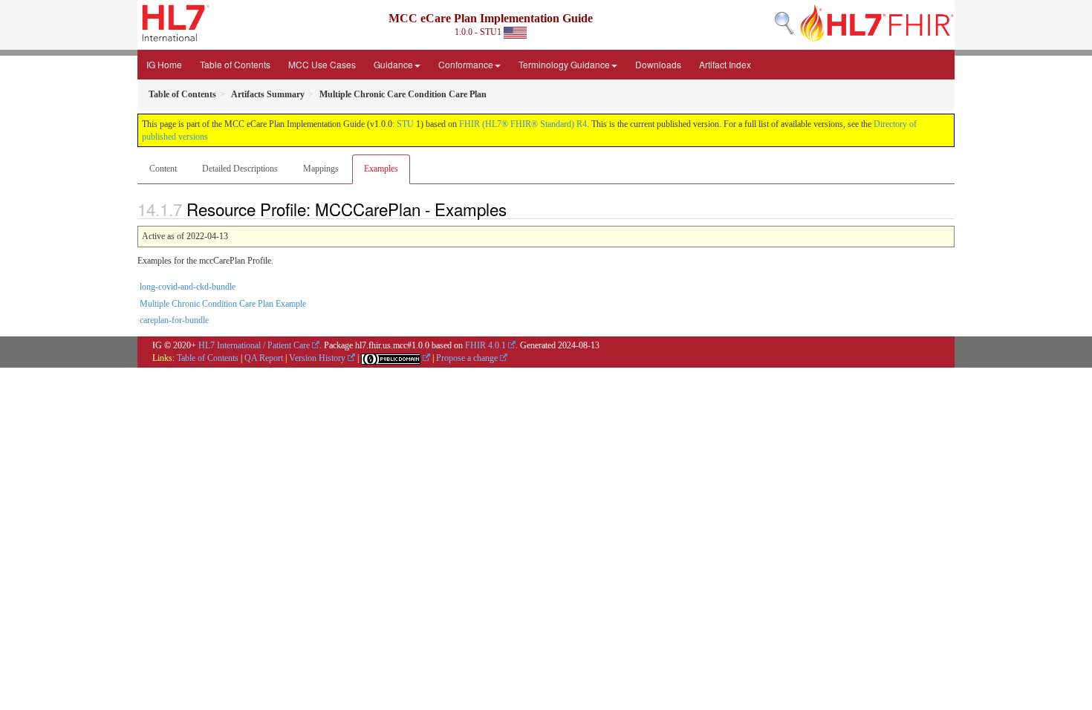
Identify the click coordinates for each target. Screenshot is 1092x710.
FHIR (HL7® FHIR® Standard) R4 (523, 124)
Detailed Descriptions (240, 168)
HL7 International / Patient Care (254, 345)
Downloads (658, 64)
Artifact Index (725, 64)
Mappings (321, 168)
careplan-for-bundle (174, 320)
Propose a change (467, 358)
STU (405, 124)
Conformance (465, 64)
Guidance (393, 64)
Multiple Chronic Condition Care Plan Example (223, 304)
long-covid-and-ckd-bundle (187, 286)
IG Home (164, 64)
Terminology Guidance (564, 64)
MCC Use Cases (322, 64)
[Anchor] (515, 209)
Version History (317, 358)
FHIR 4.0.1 (485, 345)
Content (163, 168)
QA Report (263, 358)
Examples (381, 168)
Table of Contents (235, 64)
